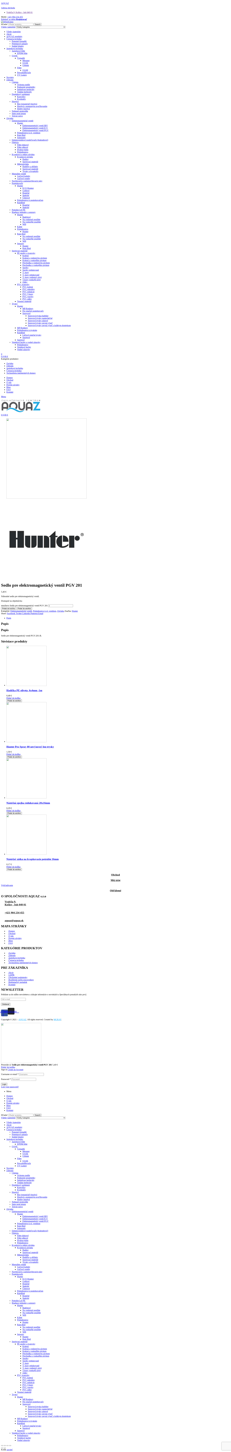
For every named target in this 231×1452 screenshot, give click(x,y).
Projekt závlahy (13, 1103)
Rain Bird (21, 135)
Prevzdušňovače (24, 72)
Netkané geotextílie (20, 111)
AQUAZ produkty (14, 36)
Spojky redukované (30, 270)
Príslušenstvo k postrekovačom (30, 200)
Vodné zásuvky (23, 349)
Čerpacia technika (14, 39)
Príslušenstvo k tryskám (27, 330)
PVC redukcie (28, 292)
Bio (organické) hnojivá (27, 104)
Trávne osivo (17, 116)
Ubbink (25, 65)
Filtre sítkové (22, 147)
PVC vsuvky (27, 296)
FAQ (8, 1108)
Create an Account (15, 1069)
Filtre (19, 68)
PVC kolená (27, 287)
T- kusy (25, 272)
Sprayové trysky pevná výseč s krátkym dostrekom (49, 325)
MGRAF (57, 1019)
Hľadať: (4, 24)
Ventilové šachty (24, 347)
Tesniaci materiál (24, 301)
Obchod (115, 874)
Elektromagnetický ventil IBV (35, 125)
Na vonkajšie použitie (31, 222)
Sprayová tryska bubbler (38, 316)
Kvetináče (21, 99)
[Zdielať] (5, 1445)
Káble (19, 227)
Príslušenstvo (22, 152)
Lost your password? (10, 1087)
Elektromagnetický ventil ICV (35, 128)
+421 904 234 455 (14, 912)
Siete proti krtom (19, 113)
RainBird (21, 202)
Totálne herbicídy (24, 92)
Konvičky (21, 97)
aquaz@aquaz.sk (14, 920)
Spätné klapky (18, 46)
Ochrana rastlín (23, 84)
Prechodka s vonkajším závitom (35, 265)
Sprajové (26, 337)
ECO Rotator (28, 188)
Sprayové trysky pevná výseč (40, 323)
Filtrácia (15, 142)
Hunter (20, 123)
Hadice (25, 159)
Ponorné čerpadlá (19, 41)
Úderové (26, 198)
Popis (8, 618)
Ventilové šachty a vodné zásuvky (26, 342)
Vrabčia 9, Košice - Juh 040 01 (19, 12)
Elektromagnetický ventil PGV (35, 130)
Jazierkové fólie (18, 51)
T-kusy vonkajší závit (31, 280)
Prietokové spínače (20, 44)
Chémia (15, 82)
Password (6, 1079)
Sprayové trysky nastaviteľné (40, 318)
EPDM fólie (22, 53)
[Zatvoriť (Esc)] (2, 1445)
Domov (9, 1096)
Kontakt (9, 1110)
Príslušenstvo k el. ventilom (28, 133)
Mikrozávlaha (23, 164)
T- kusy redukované (30, 275)
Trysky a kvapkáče (30, 171)
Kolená (25, 255)
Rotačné (25, 193)
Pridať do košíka (8, 609)
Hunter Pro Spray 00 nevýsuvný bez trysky (30, 746)
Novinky (10, 77)
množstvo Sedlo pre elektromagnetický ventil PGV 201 (24, 605)
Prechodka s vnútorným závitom (36, 263)
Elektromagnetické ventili (22, 121)
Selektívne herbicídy (25, 89)
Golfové (25, 190)
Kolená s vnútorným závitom (34, 258)
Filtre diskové (23, 145)
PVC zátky (27, 299)
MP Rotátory (27, 308)
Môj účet (115, 880)
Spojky (25, 268)
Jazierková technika (14, 48)
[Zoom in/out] (10, 1445)
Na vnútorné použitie (31, 219)
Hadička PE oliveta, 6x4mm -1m (24, 690)
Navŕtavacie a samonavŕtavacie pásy (27, 181)
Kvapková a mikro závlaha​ (23, 154)
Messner (26, 60)
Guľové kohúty (23, 176)
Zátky (24, 282)
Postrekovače (17, 183)
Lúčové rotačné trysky (31, 335)
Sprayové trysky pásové (38, 320)
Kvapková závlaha (25, 157)
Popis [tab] (5, 623)
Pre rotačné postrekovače (33, 311)
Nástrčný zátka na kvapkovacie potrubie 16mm (32, 859)
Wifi (24, 224)
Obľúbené (115, 890)
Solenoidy (21, 137)
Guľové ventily (23, 178)
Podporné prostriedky (26, 87)
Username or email (10, 1074)
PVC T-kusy (27, 294)
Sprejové (21, 340)
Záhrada (9, 80)
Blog (8, 1105)
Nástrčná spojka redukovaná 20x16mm (28, 803)
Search (37, 24)
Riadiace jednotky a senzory (24, 212)
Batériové (26, 217)
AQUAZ (5, 3)
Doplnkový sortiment (21, 94)
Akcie (8, 34)
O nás (8, 1101)
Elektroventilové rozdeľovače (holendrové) (30, 140)
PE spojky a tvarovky (26, 253)
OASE (15, 56)
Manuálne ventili (19, 174)
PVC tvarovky (23, 284)
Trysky (15, 304)
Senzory (20, 243)
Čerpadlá (21, 58)
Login (4, 1084)
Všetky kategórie (13, 32)
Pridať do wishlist (24, 609)
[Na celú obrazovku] (7, 1445)
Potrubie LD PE (18, 210)
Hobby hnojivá (23, 109)
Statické (25, 195)
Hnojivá (15, 101)
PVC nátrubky (28, 289)
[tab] (118, 618)
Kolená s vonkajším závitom (34, 260)
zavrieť (10, 1450)
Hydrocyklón (22, 150)
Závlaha (9, 118)
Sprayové (26, 313)
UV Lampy (22, 75)
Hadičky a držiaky (30, 166)
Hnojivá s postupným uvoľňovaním (32, 106)
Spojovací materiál (30, 162)
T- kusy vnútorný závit (32, 277)
